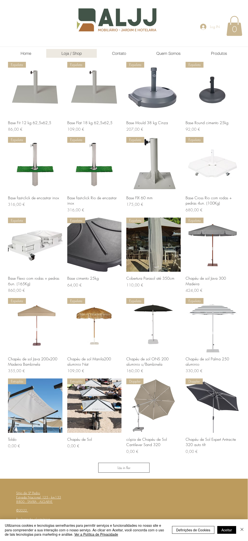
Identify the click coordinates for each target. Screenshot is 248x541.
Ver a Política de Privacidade (96, 534)
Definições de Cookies (193, 529)
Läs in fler (124, 467)
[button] (234, 26)
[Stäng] (242, 529)
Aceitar (226, 529)
